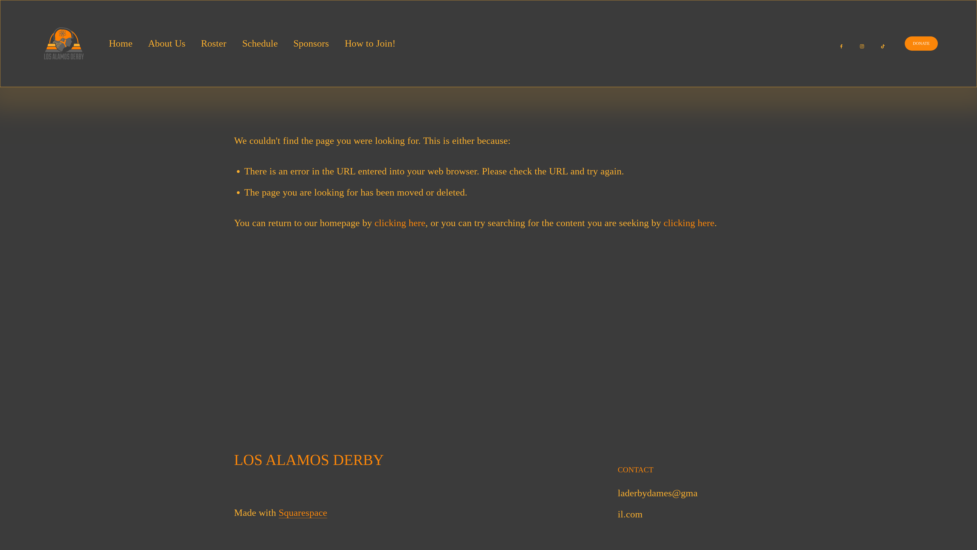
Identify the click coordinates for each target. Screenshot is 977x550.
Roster (213, 43)
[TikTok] (882, 43)
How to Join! (370, 43)
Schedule (260, 43)
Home (121, 43)
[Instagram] (862, 43)
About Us (166, 43)
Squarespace (303, 512)
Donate (921, 43)
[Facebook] (841, 43)
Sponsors (311, 43)
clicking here (400, 223)
